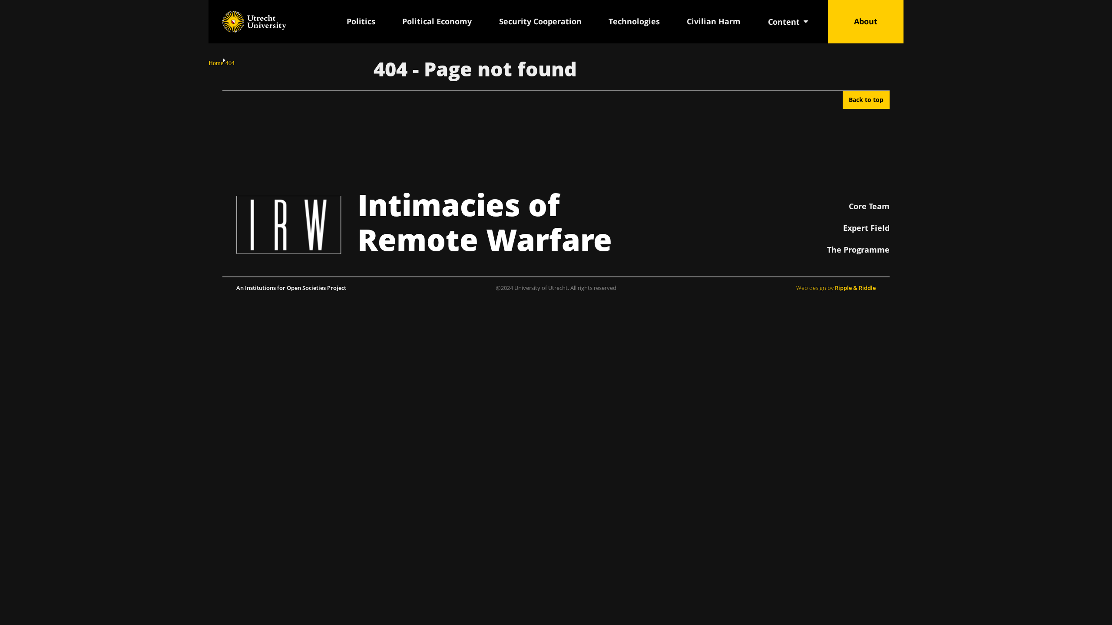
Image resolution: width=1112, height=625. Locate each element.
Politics (361, 21)
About (865, 21)
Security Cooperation (540, 21)
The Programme (858, 249)
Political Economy (437, 21)
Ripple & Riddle (855, 288)
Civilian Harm (714, 21)
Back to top (866, 99)
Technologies (634, 21)
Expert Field (866, 228)
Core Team (869, 206)
